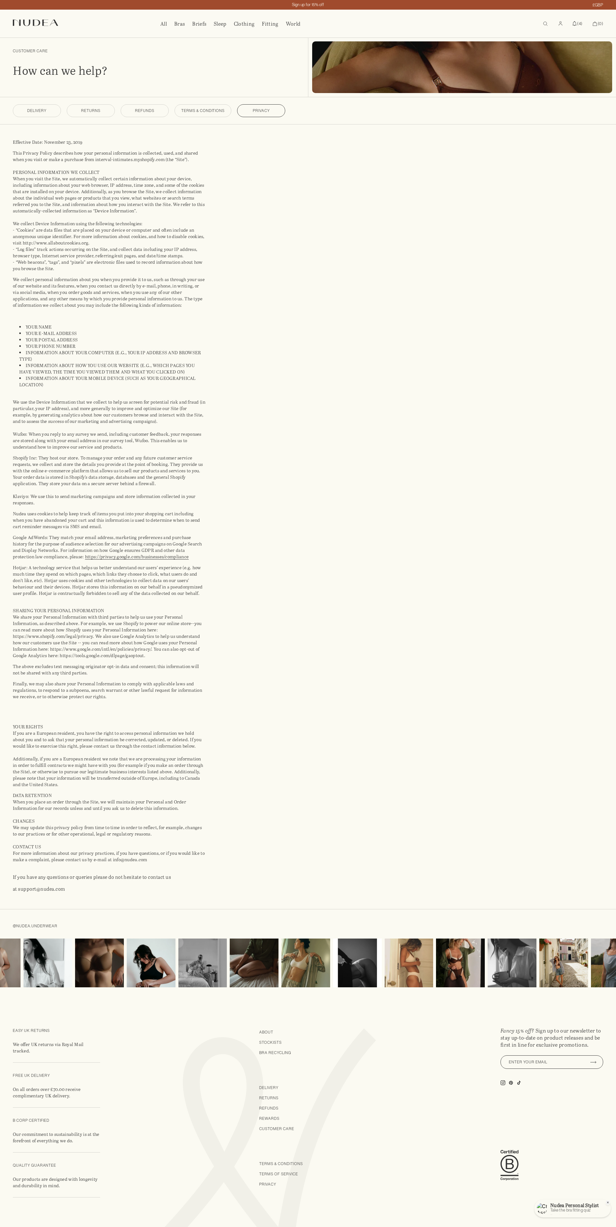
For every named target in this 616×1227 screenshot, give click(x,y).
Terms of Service (278, 1174)
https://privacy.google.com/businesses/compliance (137, 556)
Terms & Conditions (203, 110)
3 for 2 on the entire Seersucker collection (308, 4)
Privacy (261, 110)
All (163, 23)
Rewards (269, 1118)
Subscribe (593, 1062)
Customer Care (276, 1129)
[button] (577, 24)
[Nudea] (86, 24)
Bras (179, 23)
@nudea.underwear (35, 926)
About (266, 1032)
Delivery (37, 110)
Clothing (244, 23)
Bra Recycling (275, 1053)
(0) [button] (598, 24)
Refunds (144, 110)
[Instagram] (32, 963)
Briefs (199, 23)
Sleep (220, 23)
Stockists (270, 1042)
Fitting (270, 23)
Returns (90, 110)
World (293, 23)
